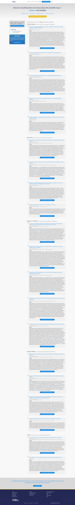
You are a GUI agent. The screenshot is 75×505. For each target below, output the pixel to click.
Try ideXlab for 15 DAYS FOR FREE (17, 25)
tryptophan (45, 174)
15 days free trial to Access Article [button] (47, 112)
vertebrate (41, 79)
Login (51, 1)
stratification (50, 335)
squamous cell (40, 309)
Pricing (36, 1)
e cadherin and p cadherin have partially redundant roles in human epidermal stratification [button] (46, 324)
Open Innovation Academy (50, 491)
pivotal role (30, 110)
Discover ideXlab (17, 42)
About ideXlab (14, 495)
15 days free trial (46, 1)
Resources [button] (39, 1)
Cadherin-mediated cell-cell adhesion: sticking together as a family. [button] (42, 204)
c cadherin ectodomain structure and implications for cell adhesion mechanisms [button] (45, 418)
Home (13, 491)
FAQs (47, 496)
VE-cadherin (39, 167)
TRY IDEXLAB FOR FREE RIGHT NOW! (37, 16)
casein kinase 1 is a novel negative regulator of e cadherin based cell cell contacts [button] (45, 437)
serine (40, 447)
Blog (47, 494)
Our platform (14, 494)
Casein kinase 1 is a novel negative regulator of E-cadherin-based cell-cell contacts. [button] (45, 457)
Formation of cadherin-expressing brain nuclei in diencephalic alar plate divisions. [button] (45, 52)
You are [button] (33, 1)
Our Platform (29, 1)
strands (58, 145)
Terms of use (31, 495)
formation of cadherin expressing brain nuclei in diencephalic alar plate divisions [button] (45, 75)
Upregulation (44, 264)
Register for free (14, 496)
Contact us (30, 491)
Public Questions (49, 495)
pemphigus (14, 32)
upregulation (47, 263)
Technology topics (31, 494)
